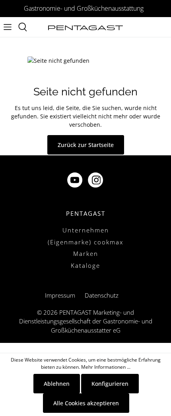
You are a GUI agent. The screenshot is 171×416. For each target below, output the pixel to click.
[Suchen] (22, 27)
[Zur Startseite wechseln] (85, 27)
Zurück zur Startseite (86, 145)
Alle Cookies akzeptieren (86, 403)
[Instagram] (96, 181)
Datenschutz (102, 295)
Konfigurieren (109, 383)
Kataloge (85, 265)
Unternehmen (85, 230)
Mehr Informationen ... (105, 367)
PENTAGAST (85, 213)
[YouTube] (75, 181)
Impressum (60, 295)
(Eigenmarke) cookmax (85, 242)
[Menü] (7, 27)
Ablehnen (57, 383)
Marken (85, 253)
